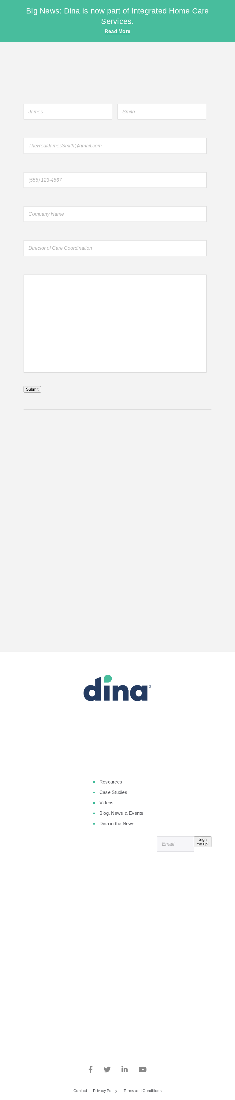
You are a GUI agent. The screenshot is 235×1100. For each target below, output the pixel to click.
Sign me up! (202, 841)
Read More (117, 31)
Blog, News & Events (121, 813)
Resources (110, 781)
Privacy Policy (105, 1091)
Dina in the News (117, 823)
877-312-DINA (46, 592)
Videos (106, 802)
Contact (80, 1091)
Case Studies (113, 792)
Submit (32, 389)
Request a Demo (117, 742)
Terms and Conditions (143, 1091)
